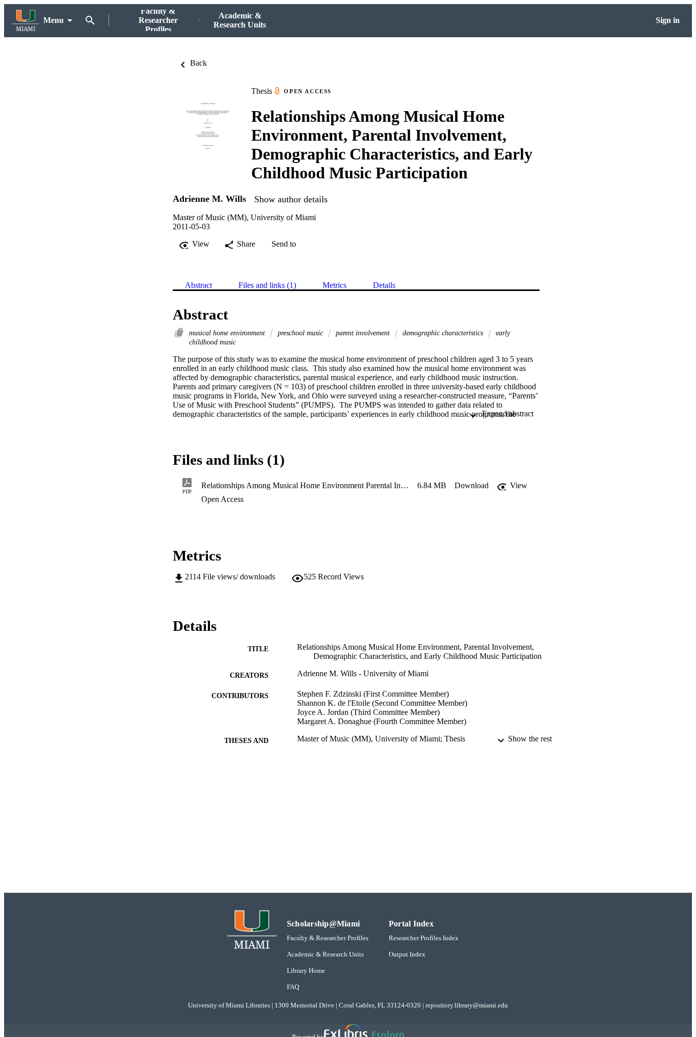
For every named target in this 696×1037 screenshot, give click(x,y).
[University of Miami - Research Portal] (25, 20)
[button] (471, 485)
